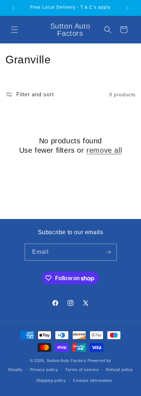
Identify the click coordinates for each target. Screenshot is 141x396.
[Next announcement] (128, 8)
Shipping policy (51, 380)
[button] (14, 30)
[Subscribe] (108, 252)
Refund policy (119, 369)
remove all (104, 150)
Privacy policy (44, 369)
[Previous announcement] (13, 8)
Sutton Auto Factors (66, 360)
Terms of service (82, 369)
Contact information (92, 380)
